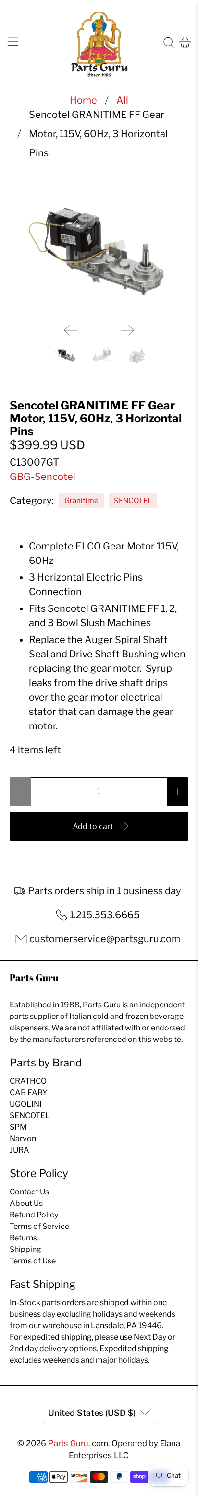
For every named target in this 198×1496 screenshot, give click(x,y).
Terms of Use (33, 1260)
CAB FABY (29, 1092)
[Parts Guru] (99, 42)
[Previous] (70, 330)
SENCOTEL (133, 500)
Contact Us (29, 1191)
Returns (23, 1237)
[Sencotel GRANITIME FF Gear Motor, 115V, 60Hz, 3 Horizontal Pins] (99, 249)
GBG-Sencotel (42, 476)
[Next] (127, 330)
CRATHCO (28, 1081)
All (122, 100)
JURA (19, 1150)
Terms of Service (39, 1226)
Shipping (25, 1249)
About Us (26, 1203)
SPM (18, 1127)
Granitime (81, 500)
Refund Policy (34, 1214)
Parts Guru (68, 1443)
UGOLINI (26, 1104)
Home (83, 100)
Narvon (23, 1138)
